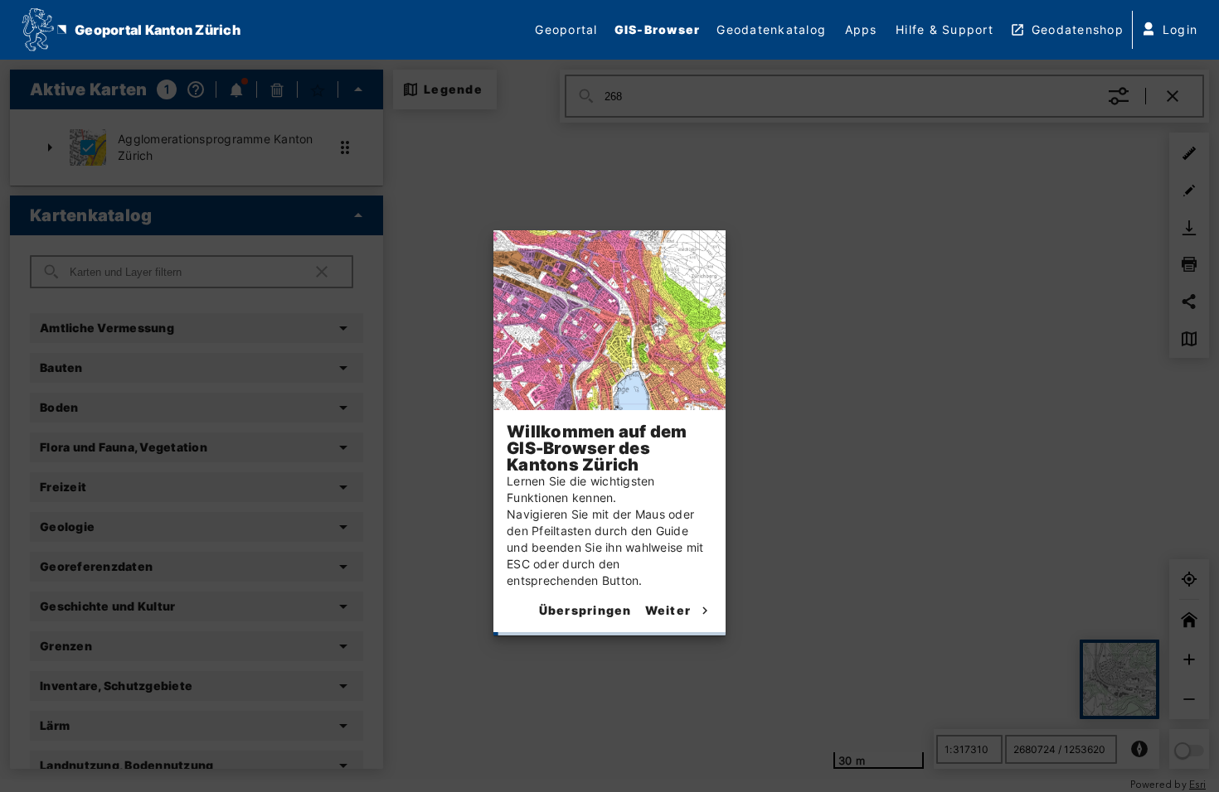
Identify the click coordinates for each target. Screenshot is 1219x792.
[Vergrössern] (1189, 659)
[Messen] (1189, 152)
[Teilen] (1189, 301)
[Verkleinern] (1189, 699)
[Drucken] (1189, 263)
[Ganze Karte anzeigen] (1189, 620)
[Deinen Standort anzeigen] (1189, 579)
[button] (196, 147)
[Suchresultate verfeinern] (1119, 96)
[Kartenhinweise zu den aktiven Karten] (236, 89)
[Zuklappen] (358, 89)
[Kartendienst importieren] (1189, 338)
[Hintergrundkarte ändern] (1119, 679)
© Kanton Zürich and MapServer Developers (117, 785)
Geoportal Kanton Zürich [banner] (157, 30)
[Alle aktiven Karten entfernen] (277, 89)
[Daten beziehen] (1189, 227)
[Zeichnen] (1189, 189)
